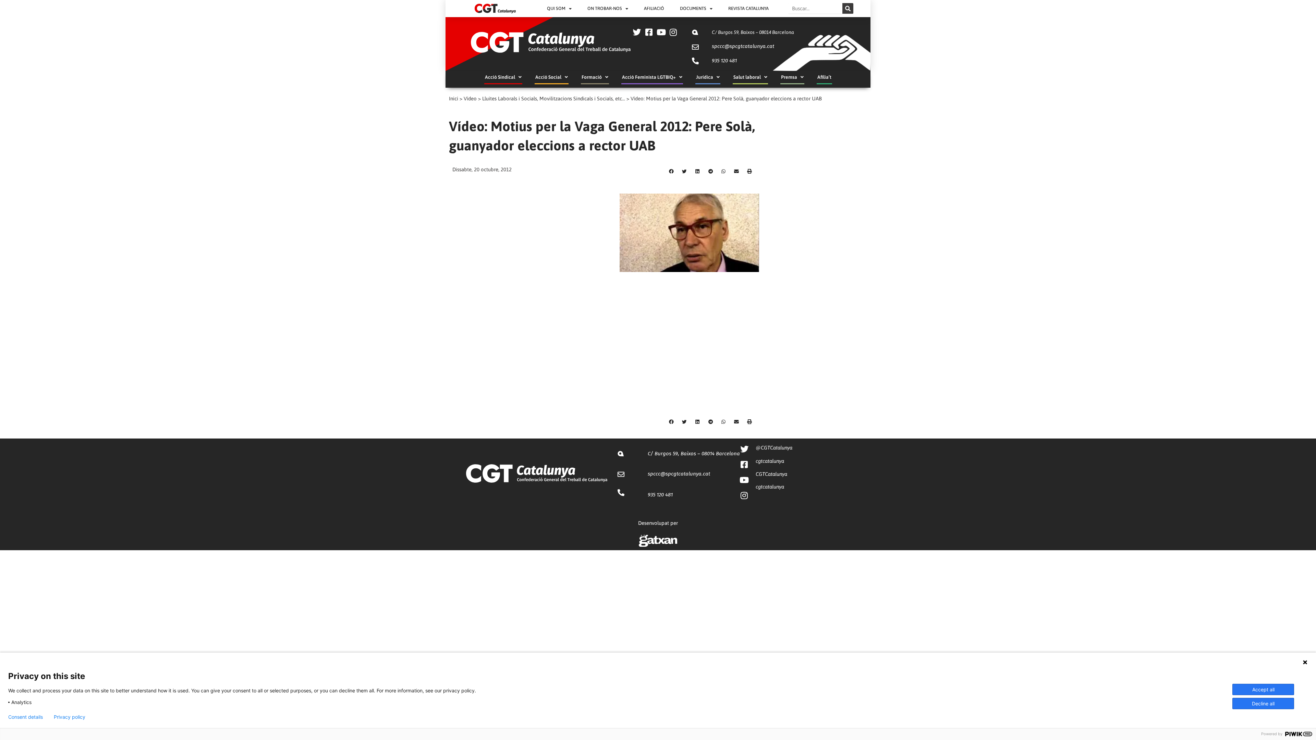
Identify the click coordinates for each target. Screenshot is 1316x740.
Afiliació (654, 8)
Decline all (1263, 703)
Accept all (1263, 689)
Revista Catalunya (748, 8)
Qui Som (556, 8)
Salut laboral (747, 77)
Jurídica (704, 77)
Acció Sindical (500, 77)
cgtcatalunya (770, 461)
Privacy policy (69, 717)
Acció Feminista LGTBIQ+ (649, 77)
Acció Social (548, 77)
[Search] (847, 8)
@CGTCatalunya (774, 448)
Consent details (25, 717)
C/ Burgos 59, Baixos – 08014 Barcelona (753, 32)
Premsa (789, 77)
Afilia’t (824, 77)
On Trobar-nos (604, 8)
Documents (693, 8)
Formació (592, 77)
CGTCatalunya (771, 474)
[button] (671, 171)
